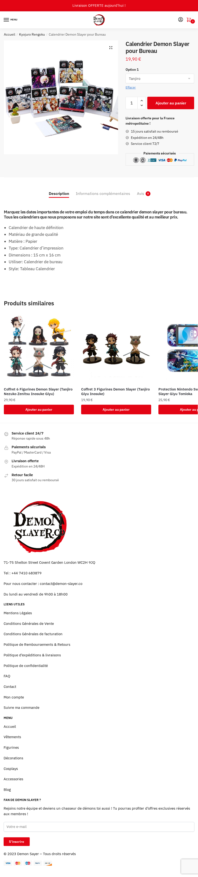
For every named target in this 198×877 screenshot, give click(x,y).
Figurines (11, 747)
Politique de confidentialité (26, 665)
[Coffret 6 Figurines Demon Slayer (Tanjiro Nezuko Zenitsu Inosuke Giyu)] (39, 349)
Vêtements (12, 737)
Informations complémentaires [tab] (103, 193)
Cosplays (11, 768)
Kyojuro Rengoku (32, 34)
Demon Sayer (28, 853)
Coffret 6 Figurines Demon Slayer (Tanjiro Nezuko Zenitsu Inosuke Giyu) (38, 391)
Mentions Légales (18, 613)
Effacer (131, 87)
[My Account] (181, 20)
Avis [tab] (140, 193)
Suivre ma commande (21, 707)
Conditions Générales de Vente (29, 623)
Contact (10, 686)
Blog (7, 789)
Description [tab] (59, 193)
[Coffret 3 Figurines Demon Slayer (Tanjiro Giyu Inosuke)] (116, 349)
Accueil (9, 34)
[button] (111, 47)
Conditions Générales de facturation (33, 634)
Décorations (13, 758)
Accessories (13, 779)
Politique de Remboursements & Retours (37, 644)
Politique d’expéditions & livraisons (32, 655)
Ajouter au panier (171, 103)
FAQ (7, 676)
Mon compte (14, 697)
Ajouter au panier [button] (38, 409)
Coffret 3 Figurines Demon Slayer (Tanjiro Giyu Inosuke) (115, 391)
